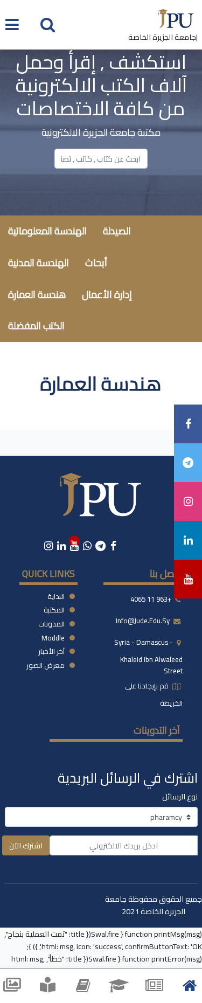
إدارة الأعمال (107, 294)
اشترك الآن (26, 845)
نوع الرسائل (180, 796)
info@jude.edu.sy (143, 620)
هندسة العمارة (37, 294)
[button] (47, 24)
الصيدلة (117, 231)
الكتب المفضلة (36, 326)
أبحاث (96, 262)
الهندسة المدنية (38, 262)
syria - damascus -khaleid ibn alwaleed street (148, 656)
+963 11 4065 (150, 599)
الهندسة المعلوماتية (47, 231)
